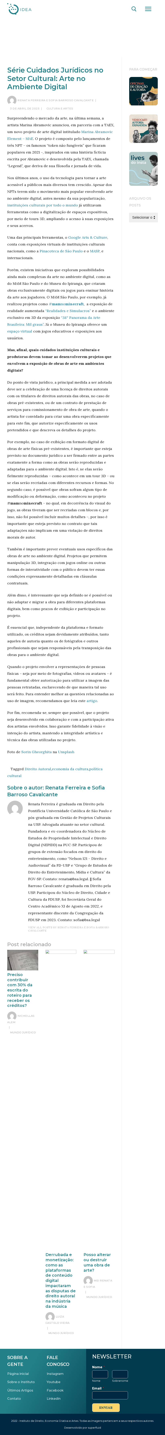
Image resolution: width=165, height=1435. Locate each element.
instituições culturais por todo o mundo (42, 205)
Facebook (55, 1390)
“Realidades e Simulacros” (68, 310)
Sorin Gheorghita (36, 752)
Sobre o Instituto (21, 1382)
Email (98, 1388)
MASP (95, 251)
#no (66, 304)
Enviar (106, 1408)
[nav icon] (148, 9)
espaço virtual (19, 331)
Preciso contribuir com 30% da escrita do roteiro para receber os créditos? (19, 990)
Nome (98, 1367)
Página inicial (18, 1374)
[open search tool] (134, 9)
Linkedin (54, 1399)
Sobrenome (120, 1380)
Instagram (55, 1374)
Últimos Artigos (20, 1390)
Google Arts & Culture (87, 237)
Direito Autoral (38, 769)
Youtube (53, 1382)
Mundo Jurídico (22, 1032)
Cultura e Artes (59, 108)
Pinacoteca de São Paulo (61, 251)
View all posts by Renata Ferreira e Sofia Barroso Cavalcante (68, 929)
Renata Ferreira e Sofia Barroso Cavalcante (56, 100)
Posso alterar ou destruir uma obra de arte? (97, 1262)
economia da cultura (70, 769)
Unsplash (65, 752)
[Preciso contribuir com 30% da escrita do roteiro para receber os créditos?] (22, 960)
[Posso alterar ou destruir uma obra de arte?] (99, 1100)
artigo (92, 700)
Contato (14, 1399)
